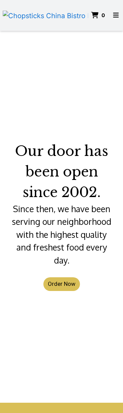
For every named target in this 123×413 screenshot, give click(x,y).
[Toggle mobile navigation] (115, 16)
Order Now (62, 283)
